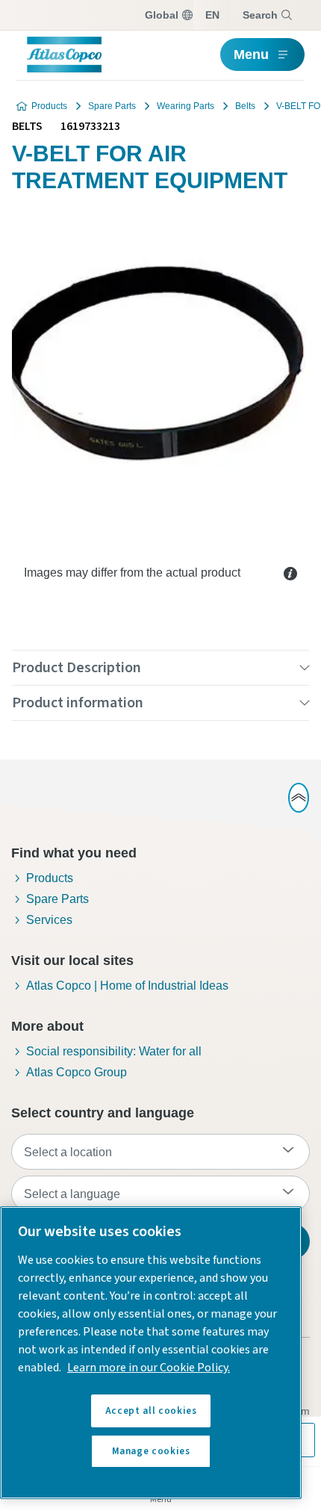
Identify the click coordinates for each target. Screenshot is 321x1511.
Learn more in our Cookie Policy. (148, 1367)
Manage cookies (151, 1451)
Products (49, 106)
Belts (245, 106)
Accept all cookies (151, 1411)
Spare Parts (112, 106)
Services (49, 919)
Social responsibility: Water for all (114, 1051)
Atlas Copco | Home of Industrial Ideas (127, 985)
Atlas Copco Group (76, 1072)
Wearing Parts (185, 106)
